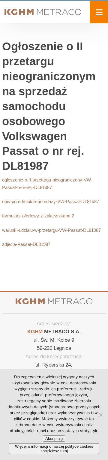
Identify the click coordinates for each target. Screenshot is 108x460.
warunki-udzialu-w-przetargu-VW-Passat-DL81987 (51, 230)
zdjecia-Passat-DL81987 (26, 244)
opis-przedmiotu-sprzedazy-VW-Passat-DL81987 (50, 201)
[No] (101, 415)
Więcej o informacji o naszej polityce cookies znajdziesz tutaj (54, 448)
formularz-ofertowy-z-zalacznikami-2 (38, 215)
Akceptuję (54, 438)
